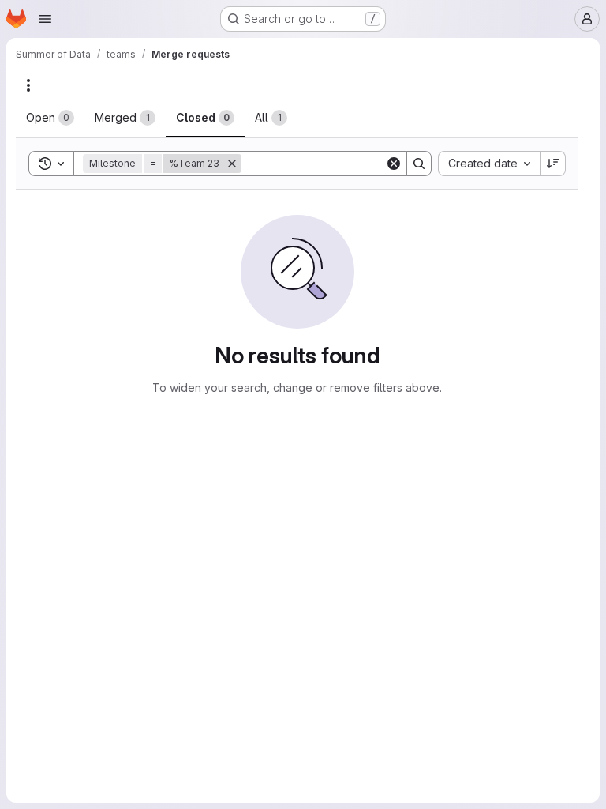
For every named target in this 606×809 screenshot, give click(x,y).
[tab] (50, 117)
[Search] (419, 163)
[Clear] (393, 163)
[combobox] (489, 163)
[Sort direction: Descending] (553, 163)
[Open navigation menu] (45, 19)
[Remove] (232, 163)
